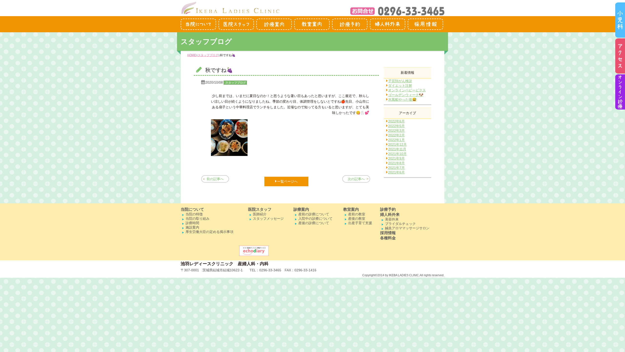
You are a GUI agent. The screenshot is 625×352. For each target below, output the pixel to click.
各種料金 (388, 238)
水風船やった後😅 (402, 99)
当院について (192, 209)
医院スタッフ (259, 209)
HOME (191, 55)
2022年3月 (396, 130)
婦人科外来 (390, 214)
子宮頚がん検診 (400, 81)
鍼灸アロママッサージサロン (407, 228)
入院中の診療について (315, 218)
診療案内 (301, 209)
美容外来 (392, 219)
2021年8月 (396, 163)
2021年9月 (396, 158)
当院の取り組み (197, 218)
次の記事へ (356, 179)
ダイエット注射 (400, 86)
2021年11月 (397, 149)
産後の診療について (313, 223)
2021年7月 (396, 168)
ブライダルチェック (400, 224)
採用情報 (388, 233)
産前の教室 (356, 214)
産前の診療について (313, 214)
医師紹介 (260, 214)
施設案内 (192, 227)
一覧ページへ (287, 181)
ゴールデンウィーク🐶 (405, 95)
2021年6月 (396, 172)
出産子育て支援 (360, 223)
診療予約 (388, 209)
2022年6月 (396, 121)
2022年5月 (396, 126)
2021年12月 (397, 144)
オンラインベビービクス (407, 90)
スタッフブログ (208, 55)
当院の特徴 (194, 214)
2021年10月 (397, 154)
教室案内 (351, 209)
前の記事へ (215, 179)
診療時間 (192, 223)
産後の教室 (356, 218)
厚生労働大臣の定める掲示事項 (209, 232)
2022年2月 (396, 135)
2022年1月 (396, 140)
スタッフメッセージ (268, 218)
